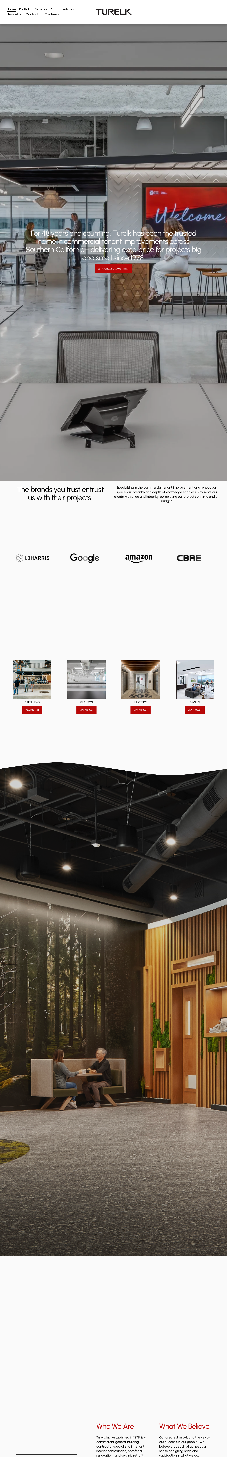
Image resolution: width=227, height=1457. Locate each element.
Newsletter (15, 14)
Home (11, 9)
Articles (68, 9)
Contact (32, 14)
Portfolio (25, 9)
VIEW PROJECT (32, 710)
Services (41, 9)
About (55, 9)
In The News (50, 14)
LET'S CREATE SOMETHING (113, 268)
